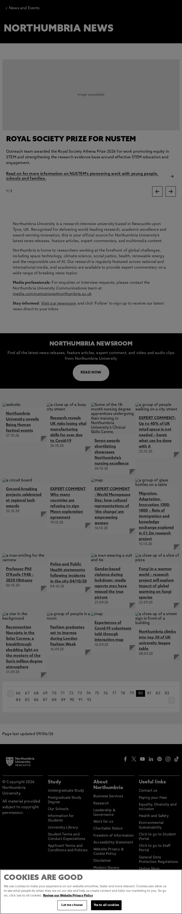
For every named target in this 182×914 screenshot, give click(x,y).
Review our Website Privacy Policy (68, 895)
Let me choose (72, 905)
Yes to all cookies (106, 905)
